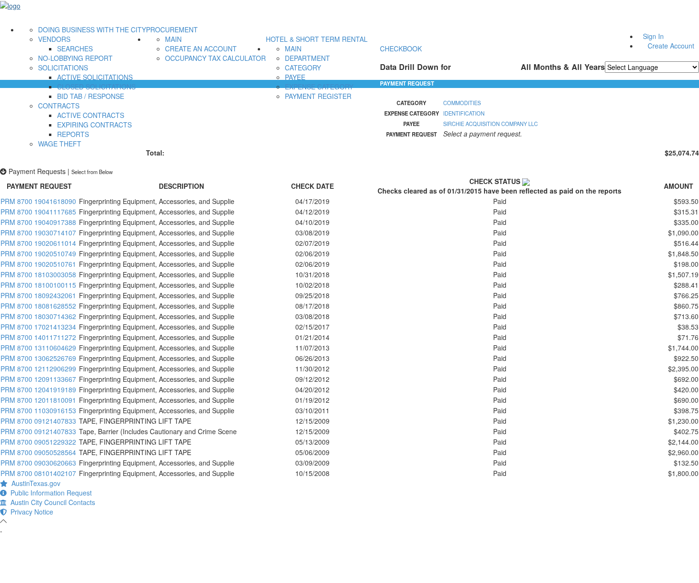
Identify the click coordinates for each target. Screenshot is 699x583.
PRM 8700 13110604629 (38, 347)
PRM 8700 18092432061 (38, 295)
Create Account (671, 45)
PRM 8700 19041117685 (38, 211)
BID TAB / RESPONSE (90, 96)
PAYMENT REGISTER (318, 96)
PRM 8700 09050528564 (38, 452)
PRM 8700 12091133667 (38, 379)
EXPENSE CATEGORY (319, 86)
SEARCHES (75, 48)
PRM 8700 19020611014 (38, 243)
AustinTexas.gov (34, 483)
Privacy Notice (30, 511)
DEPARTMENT (307, 58)
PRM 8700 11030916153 (38, 410)
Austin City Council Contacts (51, 502)
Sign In (653, 36)
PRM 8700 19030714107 (38, 232)
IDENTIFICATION (464, 113)
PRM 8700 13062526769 (38, 358)
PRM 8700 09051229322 (38, 442)
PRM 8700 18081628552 (38, 306)
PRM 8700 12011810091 (38, 400)
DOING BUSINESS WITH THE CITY (92, 29)
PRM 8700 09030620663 (38, 462)
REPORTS (73, 134)
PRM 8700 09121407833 (38, 421)
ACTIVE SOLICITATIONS (95, 77)
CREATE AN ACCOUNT (201, 48)
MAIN (173, 39)
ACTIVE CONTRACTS (90, 115)
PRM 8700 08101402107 (38, 473)
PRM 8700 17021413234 (38, 326)
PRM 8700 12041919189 (38, 389)
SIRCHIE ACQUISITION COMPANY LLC (490, 123)
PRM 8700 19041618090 (38, 201)
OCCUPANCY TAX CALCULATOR (215, 58)
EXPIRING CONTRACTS (94, 124)
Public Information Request (49, 492)
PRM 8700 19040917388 (38, 222)
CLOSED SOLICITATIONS (96, 86)
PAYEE (295, 77)
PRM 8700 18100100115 (38, 285)
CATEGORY (303, 67)
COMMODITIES (462, 103)
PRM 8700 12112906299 (38, 368)
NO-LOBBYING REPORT (75, 58)
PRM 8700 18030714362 (38, 316)
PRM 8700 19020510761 (38, 264)
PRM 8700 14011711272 (38, 337)
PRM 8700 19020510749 (38, 253)
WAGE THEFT (59, 143)
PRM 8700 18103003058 (38, 274)
